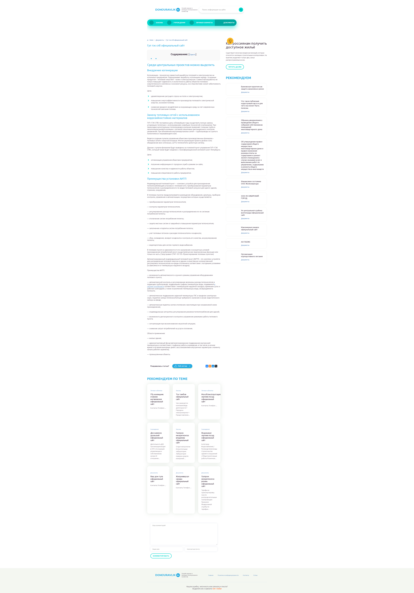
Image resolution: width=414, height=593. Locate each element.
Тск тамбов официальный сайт (182, 396)
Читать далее (234, 67)
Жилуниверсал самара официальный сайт (182, 480)
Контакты (246, 575)
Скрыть (192, 54)
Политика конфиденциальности (228, 575)
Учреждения (179, 22)
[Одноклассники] (210, 366)
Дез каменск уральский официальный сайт (156, 436)
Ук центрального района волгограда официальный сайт (252, 212)
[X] (216, 366)
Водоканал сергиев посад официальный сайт (207, 436)
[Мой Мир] (213, 366)
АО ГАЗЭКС (245, 242)
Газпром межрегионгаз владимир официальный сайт (182, 438)
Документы (228, 22)
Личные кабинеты (204, 22)
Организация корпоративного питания (252, 255)
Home (151, 40)
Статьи (255, 575)
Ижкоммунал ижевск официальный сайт (250, 228)
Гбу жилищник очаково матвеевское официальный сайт (157, 399)
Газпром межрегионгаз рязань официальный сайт (207, 481)
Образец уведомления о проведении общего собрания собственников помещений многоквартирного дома (252, 124)
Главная (210, 575)
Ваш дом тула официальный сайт (156, 478)
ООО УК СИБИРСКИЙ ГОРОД (250, 197)
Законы (159, 22)
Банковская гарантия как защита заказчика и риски (252, 88)
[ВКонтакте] (207, 366)
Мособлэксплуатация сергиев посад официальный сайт (209, 398)
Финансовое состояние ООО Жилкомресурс (251, 182)
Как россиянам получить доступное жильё (246, 45)
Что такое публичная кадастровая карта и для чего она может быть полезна (252, 104)
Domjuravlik (167, 9)
